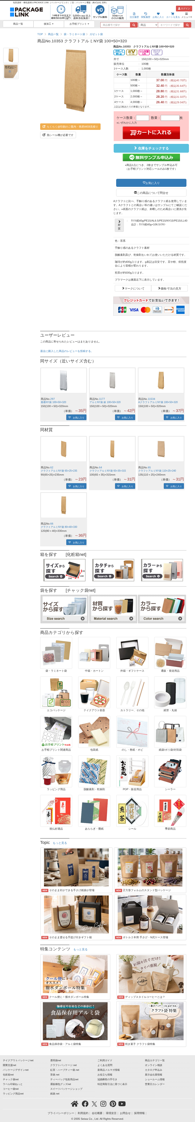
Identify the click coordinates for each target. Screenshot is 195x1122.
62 (51, 467)
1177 (102, 398)
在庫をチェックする (153, 148)
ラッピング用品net (13, 1093)
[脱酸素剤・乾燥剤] (94, 770)
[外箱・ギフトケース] (132, 652)
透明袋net (55, 1060)
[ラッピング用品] (56, 770)
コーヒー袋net (11, 1089)
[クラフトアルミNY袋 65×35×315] (112, 449)
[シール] (132, 810)
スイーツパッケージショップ (66, 1089)
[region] (113, 34)
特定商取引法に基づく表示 (112, 1084)
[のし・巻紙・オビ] (132, 731)
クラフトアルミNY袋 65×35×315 (108, 470)
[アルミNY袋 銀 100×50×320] (112, 380)
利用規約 (83, 1113)
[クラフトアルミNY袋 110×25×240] (161, 449)
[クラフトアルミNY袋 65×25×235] (63, 449)
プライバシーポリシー (61, 1113)
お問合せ (125, 1113)
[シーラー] (170, 770)
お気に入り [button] (152, 182)
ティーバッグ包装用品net (64, 1079)
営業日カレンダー (155, 1084)
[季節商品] (170, 810)
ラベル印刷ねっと (13, 1084)
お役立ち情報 (105, 1074)
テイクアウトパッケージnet (18, 1060)
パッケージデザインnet (16, 1070)
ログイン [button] (185, 8)
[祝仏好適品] (56, 810)
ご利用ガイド (105, 1060)
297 (52, 398)
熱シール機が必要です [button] (60, 135)
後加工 (48, 24)
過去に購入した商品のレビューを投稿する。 (67, 351)
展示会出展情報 (153, 1074)
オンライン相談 (153, 1065)
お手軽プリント (79, 24)
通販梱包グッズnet (60, 1084)
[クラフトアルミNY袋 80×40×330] (63, 505)
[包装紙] (94, 731)
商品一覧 (18, 24)
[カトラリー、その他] (132, 692)
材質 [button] (119, 226)
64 (100, 467)
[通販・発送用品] (170, 652)
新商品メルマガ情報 (109, 1070)
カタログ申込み (153, 1070)
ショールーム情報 (155, 1079)
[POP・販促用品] (132, 770)
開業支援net (9, 1065)
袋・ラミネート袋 (74, 34)
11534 (151, 398)
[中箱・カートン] (94, 652)
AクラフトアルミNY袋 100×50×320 (158, 402)
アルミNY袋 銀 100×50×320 (105, 402)
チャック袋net (11, 1079)
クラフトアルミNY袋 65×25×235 (59, 470)
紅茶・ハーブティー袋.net (64, 1070)
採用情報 (139, 1113)
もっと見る (60, 842)
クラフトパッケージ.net (63, 1065)
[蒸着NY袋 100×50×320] (63, 380)
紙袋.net (54, 1093)
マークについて (135, 288)
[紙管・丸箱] (170, 692)
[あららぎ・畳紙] (94, 810)
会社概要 (97, 1113)
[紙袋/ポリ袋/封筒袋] (170, 731)
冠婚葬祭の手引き (107, 1079)
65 (149, 467)
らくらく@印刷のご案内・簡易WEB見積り (72, 126)
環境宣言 (111, 1113)
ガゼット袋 (96, 34)
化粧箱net (8, 1074)
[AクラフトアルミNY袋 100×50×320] (161, 380)
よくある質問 (105, 1065)
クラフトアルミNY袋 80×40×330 (59, 527)
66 (51, 523)
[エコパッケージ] (56, 692)
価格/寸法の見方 (171, 288)
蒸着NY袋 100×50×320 (53, 402)
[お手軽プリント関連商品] (56, 731)
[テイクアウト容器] (94, 692)
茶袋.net (54, 1074)
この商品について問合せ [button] (152, 192)
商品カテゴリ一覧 (155, 1060)
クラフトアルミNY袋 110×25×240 (157, 470)
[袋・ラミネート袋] (56, 652)
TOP (40, 34)
